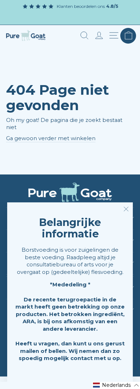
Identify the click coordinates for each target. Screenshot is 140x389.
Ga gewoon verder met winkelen (50, 138)
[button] (116, 385)
